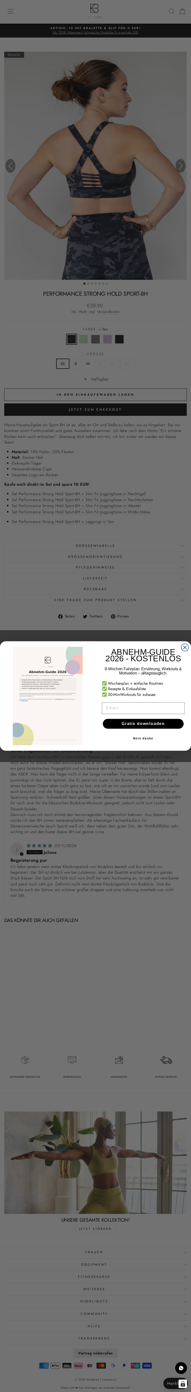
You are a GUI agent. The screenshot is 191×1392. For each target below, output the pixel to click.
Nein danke (143, 738)
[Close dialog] (185, 647)
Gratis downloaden (143, 724)
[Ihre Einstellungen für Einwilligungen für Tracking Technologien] (183, 1384)
